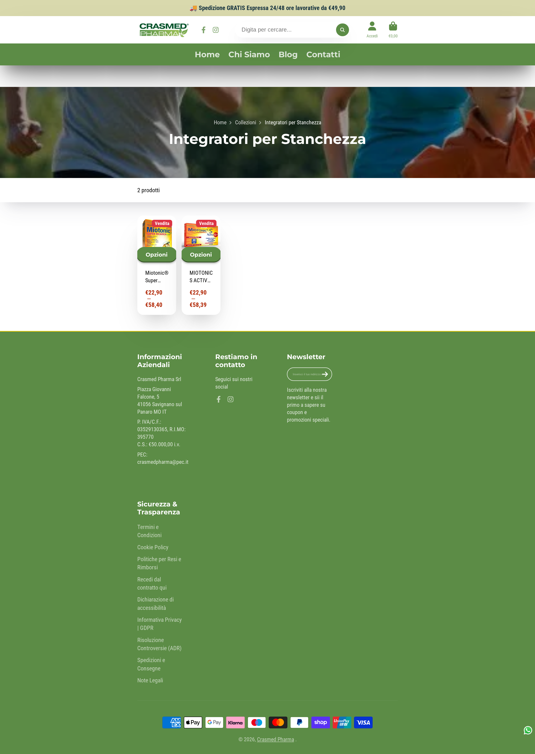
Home (207, 54)
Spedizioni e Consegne (151, 664)
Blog (288, 54)
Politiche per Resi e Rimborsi (159, 563)
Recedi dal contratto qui (152, 583)
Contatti (323, 54)
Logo (163, 29)
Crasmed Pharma (275, 739)
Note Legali (150, 680)
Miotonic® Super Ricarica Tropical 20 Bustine (156, 265)
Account (372, 30)
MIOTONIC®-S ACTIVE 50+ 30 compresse (201, 265)
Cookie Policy (152, 547)
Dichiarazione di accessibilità (155, 603)
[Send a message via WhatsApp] (528, 730)
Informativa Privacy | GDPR (159, 623)
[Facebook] (203, 30)
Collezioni (245, 122)
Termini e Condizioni (149, 531)
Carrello (393, 30)
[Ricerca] (342, 29)
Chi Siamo (249, 54)
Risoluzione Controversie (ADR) (159, 644)
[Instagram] (215, 30)
